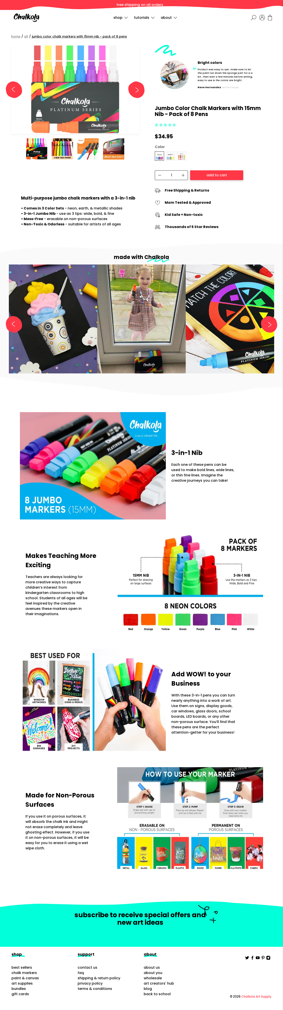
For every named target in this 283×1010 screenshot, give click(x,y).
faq (81, 972)
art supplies (22, 983)
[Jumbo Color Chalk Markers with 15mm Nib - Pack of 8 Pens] (75, 90)
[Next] (134, 90)
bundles (18, 988)
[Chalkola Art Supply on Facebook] (252, 958)
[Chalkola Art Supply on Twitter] (247, 958)
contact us (87, 967)
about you (153, 972)
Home (15, 36)
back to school (157, 994)
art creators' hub (159, 983)
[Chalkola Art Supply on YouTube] (258, 958)
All (26, 36)
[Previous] (16, 90)
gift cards (20, 994)
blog (148, 988)
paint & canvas (25, 978)
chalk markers (24, 972)
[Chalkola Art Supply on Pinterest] (263, 958)
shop (117, 17)
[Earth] (170, 156)
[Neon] (159, 156)
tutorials (141, 17)
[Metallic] (181, 156)
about (166, 17)
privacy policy (90, 983)
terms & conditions (95, 988)
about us (152, 967)
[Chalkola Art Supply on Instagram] (268, 958)
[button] (165, 124)
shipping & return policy (99, 978)
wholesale (153, 978)
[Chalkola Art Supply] (26, 17)
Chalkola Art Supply (256, 997)
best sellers (21, 967)
